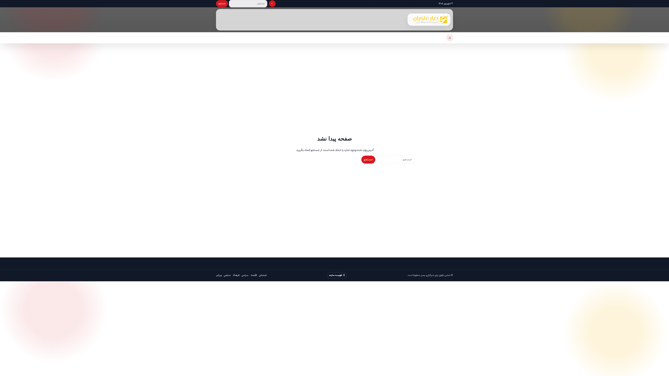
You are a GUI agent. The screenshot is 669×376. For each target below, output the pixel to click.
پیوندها (438, 37)
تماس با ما (423, 37)
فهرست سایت (335, 275)
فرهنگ (236, 275)
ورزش (219, 275)
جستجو (221, 4)
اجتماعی (263, 275)
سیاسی (244, 275)
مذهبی (227, 275)
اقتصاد (254, 275)
